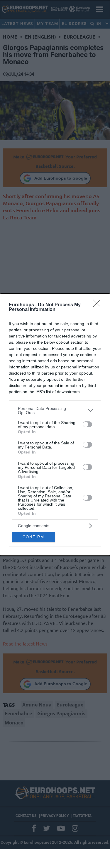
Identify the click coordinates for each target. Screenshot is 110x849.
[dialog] (55, 425)
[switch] (87, 424)
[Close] (98, 305)
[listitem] (55, 410)
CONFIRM (33, 537)
